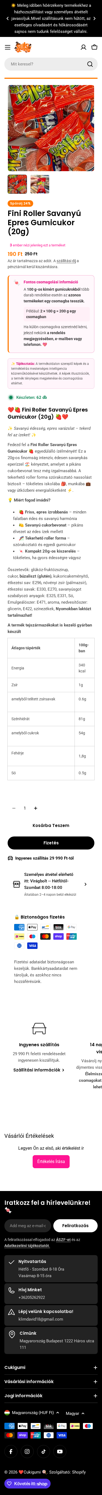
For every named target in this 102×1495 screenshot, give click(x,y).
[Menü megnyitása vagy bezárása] (7, 47)
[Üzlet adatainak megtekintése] (85, 884)
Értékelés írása (51, 1161)
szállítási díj (66, 261)
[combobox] (51, 64)
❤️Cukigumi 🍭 (32, 1472)
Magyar (72, 1413)
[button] (7, 18)
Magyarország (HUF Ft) (33, 1412)
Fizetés (51, 843)
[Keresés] (90, 64)
